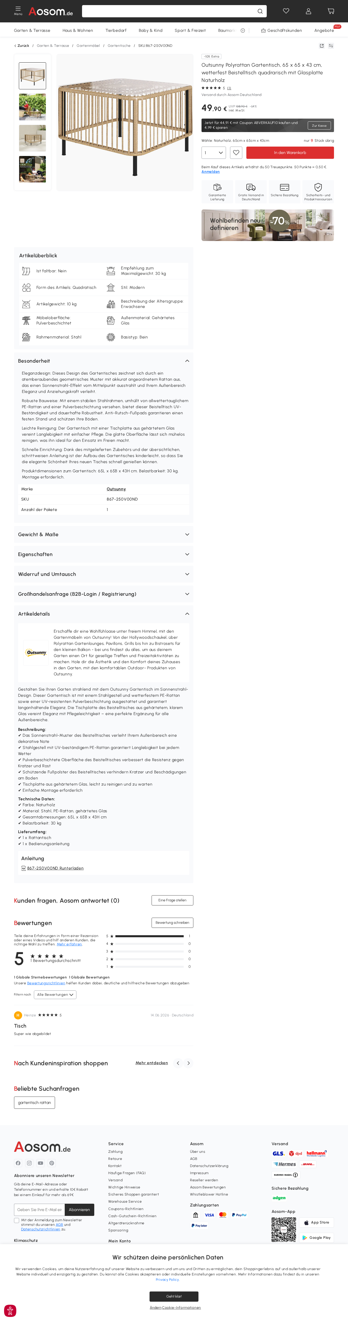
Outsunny (116, 489)
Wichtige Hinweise (124, 1187)
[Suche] (260, 11)
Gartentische (119, 46)
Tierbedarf (116, 30)
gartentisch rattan (34, 1102)
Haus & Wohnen (78, 30)
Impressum (199, 1173)
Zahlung (115, 1151)
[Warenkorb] (331, 11)
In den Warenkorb (290, 152)
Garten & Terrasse (32, 30)
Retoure (115, 1159)
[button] (104, 360)
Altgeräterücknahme (126, 1223)
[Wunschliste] (286, 11)
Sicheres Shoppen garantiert (133, 1194)
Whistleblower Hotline (209, 1194)
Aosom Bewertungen (208, 1187)
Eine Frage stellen (172, 900)
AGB (59, 1225)
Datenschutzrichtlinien (40, 1229)
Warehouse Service (125, 1201)
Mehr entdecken (152, 1062)
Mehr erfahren (69, 944)
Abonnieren (79, 1209)
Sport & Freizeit (190, 30)
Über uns (197, 1151)
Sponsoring (118, 1230)
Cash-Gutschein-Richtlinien (132, 1216)
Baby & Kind (151, 30)
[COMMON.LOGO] (50, 11)
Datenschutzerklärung (209, 1166)
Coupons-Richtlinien (125, 1209)
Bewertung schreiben (172, 922)
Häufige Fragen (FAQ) (127, 1173)
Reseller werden (204, 1180)
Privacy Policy (167, 1279)
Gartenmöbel (88, 46)
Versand (115, 1180)
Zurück (23, 46)
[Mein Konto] (308, 11)
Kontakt (115, 1166)
